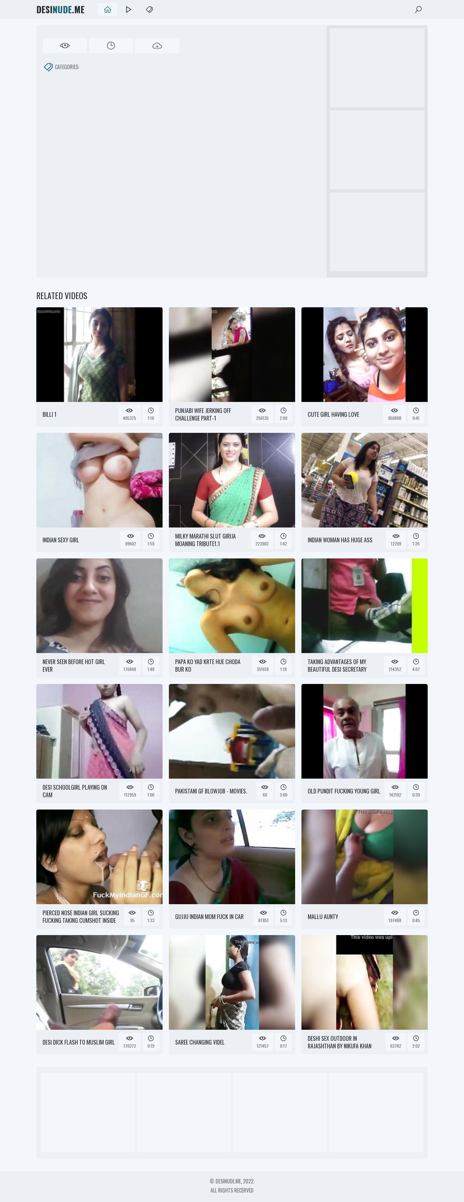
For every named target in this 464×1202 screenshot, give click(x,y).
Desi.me (60, 9)
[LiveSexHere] (128, 9)
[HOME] (107, 9)
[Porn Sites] (149, 9)
